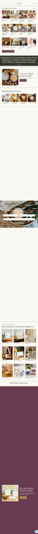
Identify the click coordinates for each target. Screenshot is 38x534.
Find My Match (23, 80)
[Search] (3, 4)
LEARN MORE (23, 497)
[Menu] (1, 4)
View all (35, 8)
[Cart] (37, 4)
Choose (9, 30)
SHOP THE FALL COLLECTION (8, 51)
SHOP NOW (19, 64)
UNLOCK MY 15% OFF (19, 223)
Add (9, 44)
